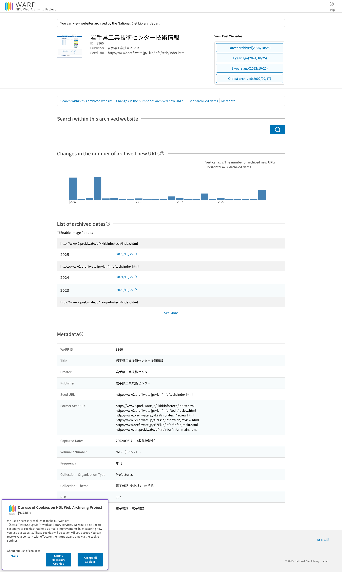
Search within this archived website (86, 100)
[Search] (277, 129)
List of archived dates (202, 100)
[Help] (162, 153)
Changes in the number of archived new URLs (149, 100)
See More (171, 312)
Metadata (228, 100)
